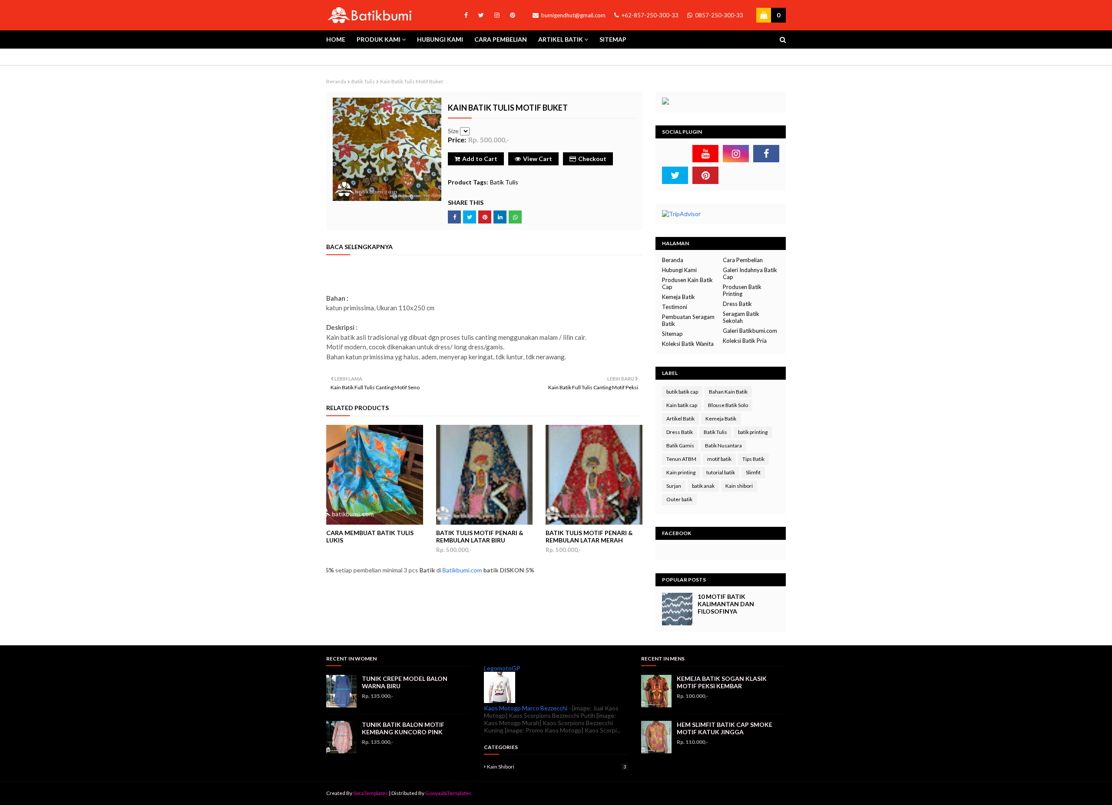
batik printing (753, 432)
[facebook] (466, 15)
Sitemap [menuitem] (612, 39)
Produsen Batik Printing (742, 290)
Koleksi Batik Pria (745, 340)
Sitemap (672, 333)
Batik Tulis (363, 81)
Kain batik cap (681, 405)
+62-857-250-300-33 (649, 15)
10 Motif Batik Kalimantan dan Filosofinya (726, 604)
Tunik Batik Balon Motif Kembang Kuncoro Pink (403, 728)
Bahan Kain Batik (728, 391)
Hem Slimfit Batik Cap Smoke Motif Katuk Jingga (724, 728)
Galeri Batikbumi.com (750, 330)
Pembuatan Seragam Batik (688, 320)
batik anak (703, 486)
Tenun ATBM (681, 459)
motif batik (719, 459)
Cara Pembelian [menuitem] (500, 39)
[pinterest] (511, 15)
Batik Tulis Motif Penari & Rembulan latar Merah (589, 536)
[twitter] (481, 15)
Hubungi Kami (679, 269)
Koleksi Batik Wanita (688, 343)
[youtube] (705, 153)
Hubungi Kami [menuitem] (440, 39)
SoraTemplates (370, 793)
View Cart (537, 158)
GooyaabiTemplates (448, 793)
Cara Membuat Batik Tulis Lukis (370, 536)
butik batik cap (682, 391)
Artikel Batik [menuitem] (560, 39)
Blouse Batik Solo (728, 405)
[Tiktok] (675, 153)
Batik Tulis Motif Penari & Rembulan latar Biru (479, 536)
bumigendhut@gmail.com (573, 15)
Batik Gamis (680, 445)
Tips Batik (753, 459)
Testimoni (674, 306)
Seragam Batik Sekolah (741, 317)
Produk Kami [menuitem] (378, 39)
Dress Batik (737, 303)
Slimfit (753, 472)
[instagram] (497, 15)
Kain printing (680, 472)
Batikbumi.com (435, 570)
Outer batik (679, 499)
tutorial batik (720, 472)
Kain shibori (739, 486)
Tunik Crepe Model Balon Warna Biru (404, 682)
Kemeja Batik (678, 296)
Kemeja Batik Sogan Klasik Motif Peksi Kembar (722, 682)
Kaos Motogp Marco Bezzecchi (525, 708)
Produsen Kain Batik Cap (687, 283)
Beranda (336, 81)
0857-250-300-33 (718, 15)
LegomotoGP (502, 668)
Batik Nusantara (723, 445)
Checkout (592, 158)
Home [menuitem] (335, 39)
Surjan (673, 486)
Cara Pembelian (743, 259)
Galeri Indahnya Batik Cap (750, 273)
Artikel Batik (680, 418)
